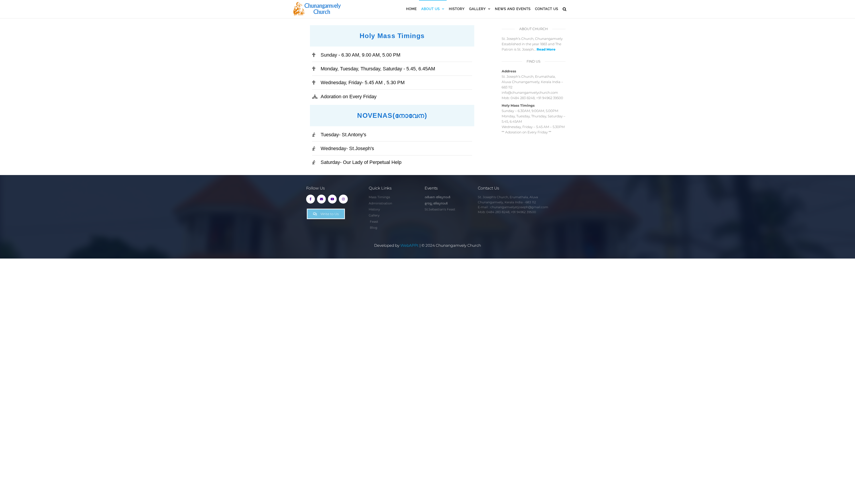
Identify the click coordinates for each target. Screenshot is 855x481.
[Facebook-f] (310, 199)
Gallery (477, 9)
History (457, 9)
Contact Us (546, 9)
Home (411, 9)
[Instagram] (343, 199)
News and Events (513, 9)
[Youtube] (332, 199)
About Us (430, 9)
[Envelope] (321, 199)
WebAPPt (409, 245)
